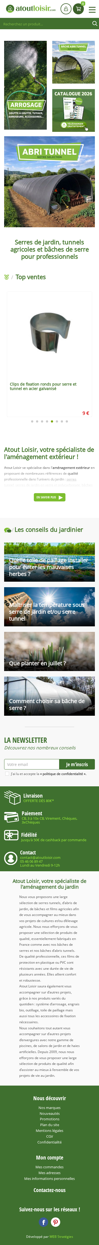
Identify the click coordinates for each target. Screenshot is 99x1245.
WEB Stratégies (61, 1236)
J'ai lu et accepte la (48, 773)
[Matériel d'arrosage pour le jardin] (25, 86)
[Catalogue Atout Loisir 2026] (73, 110)
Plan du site (49, 1124)
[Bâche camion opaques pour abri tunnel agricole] (73, 62)
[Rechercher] (95, 24)
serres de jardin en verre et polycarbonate (47, 485)
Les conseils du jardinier (49, 529)
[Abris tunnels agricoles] (49, 181)
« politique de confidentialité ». (63, 773)
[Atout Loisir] (31, 9)
